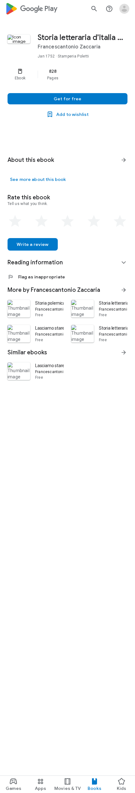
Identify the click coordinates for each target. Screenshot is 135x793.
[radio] (15, 221)
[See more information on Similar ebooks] (123, 352)
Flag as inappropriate (36, 277)
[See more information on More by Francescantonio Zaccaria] (123, 289)
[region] (67, 74)
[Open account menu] (124, 8)
